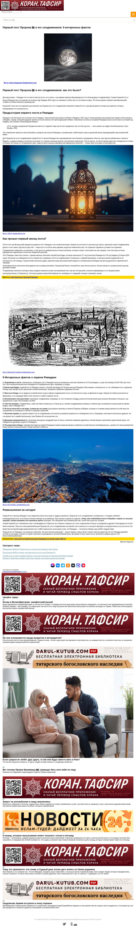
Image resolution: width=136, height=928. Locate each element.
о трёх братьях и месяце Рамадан (23, 277)
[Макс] (78, 565)
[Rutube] (53, 565)
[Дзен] (73, 565)
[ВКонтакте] (58, 565)
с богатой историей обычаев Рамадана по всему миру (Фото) (39, 539)
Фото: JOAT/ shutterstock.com (14, 233)
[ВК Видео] (83, 565)
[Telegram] (63, 565)
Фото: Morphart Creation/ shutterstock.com (19, 372)
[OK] (68, 565)
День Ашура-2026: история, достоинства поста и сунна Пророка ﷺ (29, 552)
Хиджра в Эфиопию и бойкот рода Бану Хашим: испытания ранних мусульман (34, 558)
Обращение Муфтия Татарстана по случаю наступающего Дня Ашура (30, 549)
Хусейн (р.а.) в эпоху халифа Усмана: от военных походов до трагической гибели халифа (38, 556)
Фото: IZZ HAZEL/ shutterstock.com (16, 505)
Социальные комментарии (15, 571)
